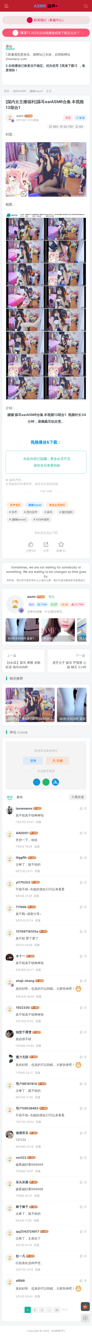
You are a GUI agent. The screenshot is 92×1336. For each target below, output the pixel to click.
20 (57, 1310)
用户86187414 (26, 1084)
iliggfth (21, 857)
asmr (19, 116)
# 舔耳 (48, 512)
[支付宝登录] (55, 782)
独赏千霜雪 (23, 1032)
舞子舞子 (22, 1207)
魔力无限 (22, 1057)
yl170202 (23, 882)
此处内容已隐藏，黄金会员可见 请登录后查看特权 (46, 462)
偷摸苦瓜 (22, 1133)
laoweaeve (24, 808)
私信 (82, 117)
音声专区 (15, 505)
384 (55, 126)
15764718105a (27, 931)
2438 (64, 604)
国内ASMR (19, 91)
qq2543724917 (27, 1231)
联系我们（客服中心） (49, 20)
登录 (33, 760)
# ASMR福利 (41, 519)
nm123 (21, 1157)
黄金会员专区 (57, 505)
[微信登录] (46, 782)
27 (55, 604)
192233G (23, 1007)
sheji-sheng (25, 981)
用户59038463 (27, 1108)
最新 (10, 797)
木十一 (20, 956)
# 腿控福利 (66, 512)
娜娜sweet (36, 91)
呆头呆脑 (22, 1182)
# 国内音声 (30, 512)
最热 (20, 797)
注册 (59, 760)
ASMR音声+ (58, 1330)
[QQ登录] (36, 782)
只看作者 (77, 797)
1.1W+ (43, 604)
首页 (6, 91)
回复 (38, 822)
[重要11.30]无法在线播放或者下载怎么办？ (50, 33)
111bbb (21, 907)
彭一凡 (20, 1256)
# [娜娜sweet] (17, 519)
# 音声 (13, 512)
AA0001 (22, 833)
